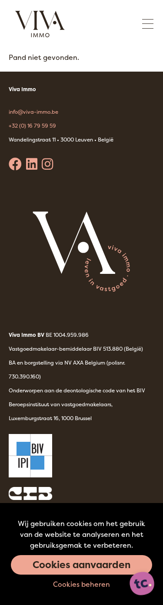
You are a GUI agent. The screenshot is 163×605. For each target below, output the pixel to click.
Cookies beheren (81, 584)
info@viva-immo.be (33, 111)
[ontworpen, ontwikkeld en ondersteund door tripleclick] (142, 584)
